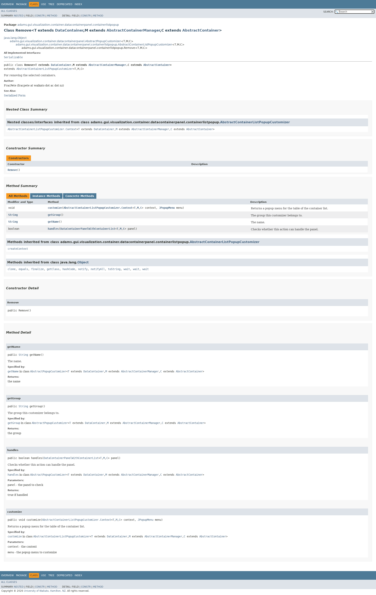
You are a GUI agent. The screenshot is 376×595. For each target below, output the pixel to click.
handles (53, 228)
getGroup (54, 214)
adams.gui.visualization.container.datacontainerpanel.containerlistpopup (68, 24)
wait (127, 269)
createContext (18, 248)
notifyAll (98, 269)
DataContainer (69, 30)
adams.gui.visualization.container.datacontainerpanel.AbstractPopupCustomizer (65, 41)
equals (23, 269)
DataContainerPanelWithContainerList (87, 228)
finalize (37, 269)
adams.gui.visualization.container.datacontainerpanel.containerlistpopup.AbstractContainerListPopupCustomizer (94, 44)
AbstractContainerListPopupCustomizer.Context (42, 129)
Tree (51, 4)
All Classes (9, 11)
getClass (53, 269)
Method (52, 15)
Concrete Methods (79, 196)
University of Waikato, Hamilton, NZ (45, 591)
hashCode (68, 269)
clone (11, 269)
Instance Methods (46, 196)
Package (21, 4)
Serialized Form (14, 95)
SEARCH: (328, 11)
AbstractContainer (200, 30)
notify (83, 269)
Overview (7, 4)
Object (83, 262)
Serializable (13, 57)
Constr (40, 15)
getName (53, 221)
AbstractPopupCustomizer (48, 371)
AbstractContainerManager (133, 30)
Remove (12, 169)
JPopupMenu (167, 207)
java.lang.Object (15, 37)
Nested (19, 15)
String (13, 214)
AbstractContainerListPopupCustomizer (44, 68)
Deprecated (64, 4)
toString (114, 269)
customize (55, 207)
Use (43, 4)
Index (78, 4)
